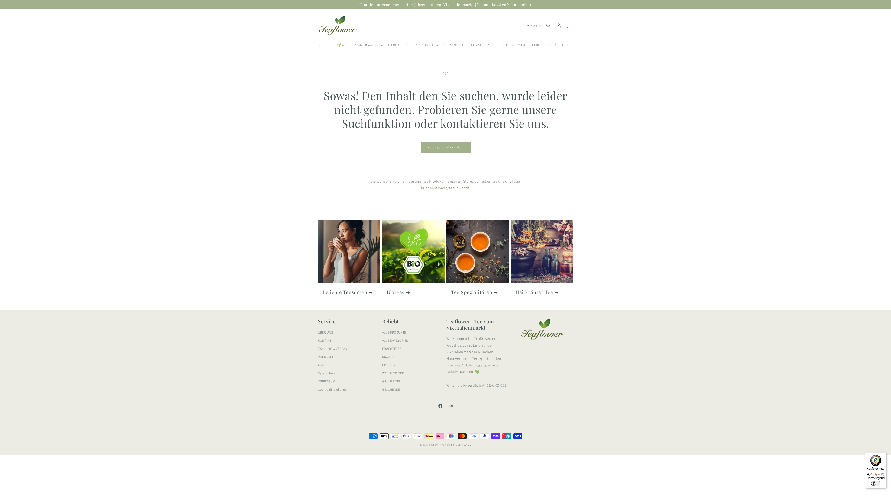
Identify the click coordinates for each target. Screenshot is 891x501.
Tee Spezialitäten (471, 292)
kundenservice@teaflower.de (445, 188)
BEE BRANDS (463, 444)
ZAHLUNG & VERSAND (333, 349)
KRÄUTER (389, 357)
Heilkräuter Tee (534, 292)
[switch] (875, 483)
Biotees (395, 292)
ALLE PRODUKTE (394, 332)
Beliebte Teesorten (345, 292)
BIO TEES (388, 365)
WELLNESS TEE (393, 373)
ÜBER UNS (325, 332)
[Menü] (883, 455)
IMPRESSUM (326, 381)
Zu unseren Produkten (446, 147)
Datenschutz (327, 373)
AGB (321, 365)
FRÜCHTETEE (391, 349)
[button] (359, 45)
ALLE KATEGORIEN (395, 340)
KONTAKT (324, 340)
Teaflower (435, 444)
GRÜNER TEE (391, 381)
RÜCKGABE (326, 357)
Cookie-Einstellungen (333, 389)
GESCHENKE (391, 389)
